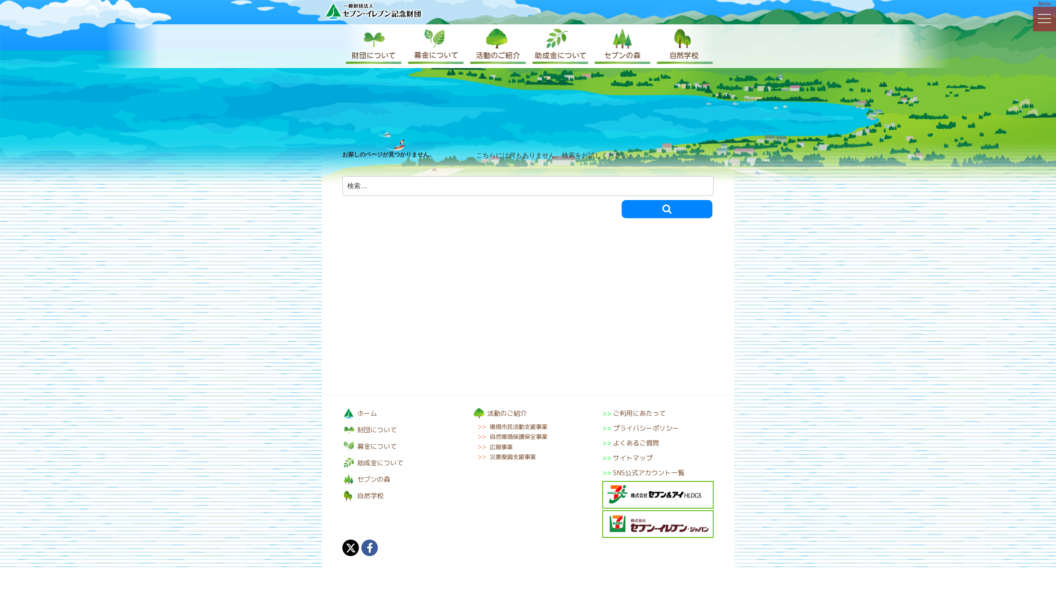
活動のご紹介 (497, 46)
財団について (373, 46)
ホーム (367, 413)
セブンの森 (621, 46)
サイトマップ (633, 457)
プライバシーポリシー (646, 428)
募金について (435, 46)
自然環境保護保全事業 (518, 437)
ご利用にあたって (639, 413)
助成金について (559, 46)
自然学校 (683, 46)
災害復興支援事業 (513, 457)
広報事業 (501, 447)
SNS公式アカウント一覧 (648, 472)
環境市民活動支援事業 (518, 427)
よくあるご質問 (636, 443)
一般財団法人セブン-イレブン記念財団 (373, 11)
